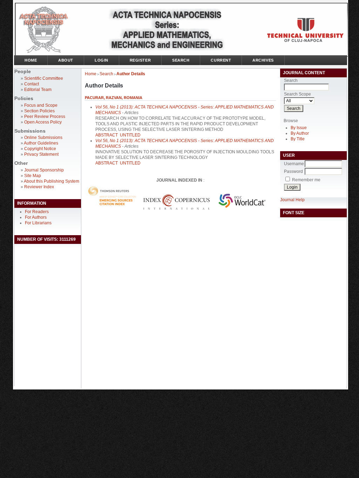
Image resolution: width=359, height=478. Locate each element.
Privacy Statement (41, 154)
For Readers (37, 211)
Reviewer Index (39, 186)
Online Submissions (43, 137)
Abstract (106, 135)
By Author (300, 133)
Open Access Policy (43, 122)
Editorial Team (38, 89)
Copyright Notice (40, 148)
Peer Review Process (44, 116)
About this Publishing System (51, 181)
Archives (262, 60)
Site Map (32, 175)
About (65, 60)
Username (294, 163)
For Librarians (38, 222)
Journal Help (292, 199)
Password (293, 171)
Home (31, 60)
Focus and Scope (40, 105)
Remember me (306, 179)
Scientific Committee (43, 78)
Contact (31, 84)
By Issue (299, 127)
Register (140, 60)
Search (180, 60)
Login (101, 60)
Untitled (130, 135)
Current (221, 60)
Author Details (130, 73)
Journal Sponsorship (44, 170)
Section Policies (39, 110)
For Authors (36, 217)
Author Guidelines (41, 143)
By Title (298, 138)
